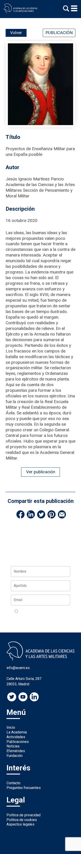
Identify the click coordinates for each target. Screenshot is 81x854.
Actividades (16, 737)
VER (18, 617)
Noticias (13, 746)
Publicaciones (18, 742)
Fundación (14, 756)
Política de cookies (22, 820)
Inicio (11, 727)
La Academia (17, 732)
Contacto (13, 783)
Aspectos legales (20, 824)
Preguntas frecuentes (24, 788)
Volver (16, 32)
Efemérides (16, 751)
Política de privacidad (23, 815)
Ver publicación (40, 471)
